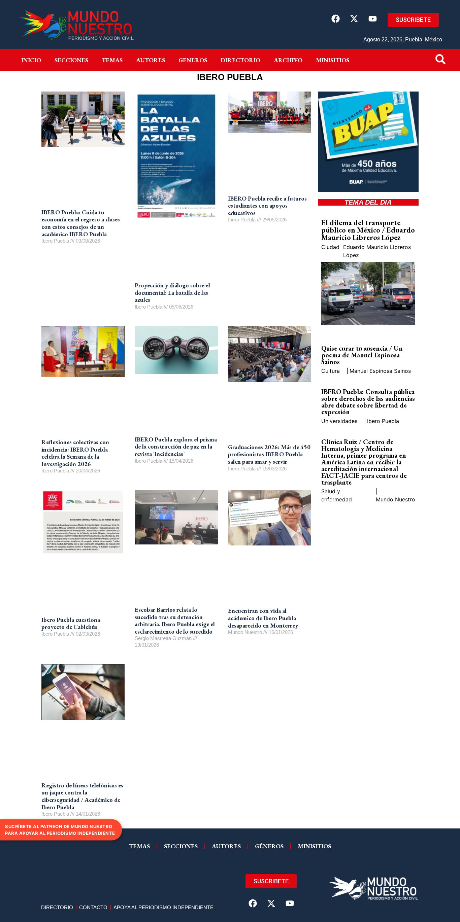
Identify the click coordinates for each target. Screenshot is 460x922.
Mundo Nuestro (395, 499)
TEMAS (139, 846)
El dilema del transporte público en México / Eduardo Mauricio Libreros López (368, 230)
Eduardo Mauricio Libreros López (377, 251)
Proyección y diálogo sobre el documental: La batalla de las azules (172, 292)
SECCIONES (181, 846)
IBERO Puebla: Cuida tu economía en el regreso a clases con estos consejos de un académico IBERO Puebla (80, 223)
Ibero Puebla (383, 421)
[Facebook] (335, 18)
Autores (150, 60)
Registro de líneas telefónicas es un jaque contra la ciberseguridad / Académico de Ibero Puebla (82, 796)
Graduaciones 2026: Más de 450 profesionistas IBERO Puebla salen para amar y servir (269, 454)
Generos (192, 60)
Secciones (71, 60)
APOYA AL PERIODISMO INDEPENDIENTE (163, 907)
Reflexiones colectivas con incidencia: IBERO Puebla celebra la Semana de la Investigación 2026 (75, 453)
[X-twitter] (354, 18)
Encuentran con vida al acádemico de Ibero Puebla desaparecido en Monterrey (263, 618)
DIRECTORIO (240, 60)
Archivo (288, 60)
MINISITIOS (332, 60)
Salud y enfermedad (336, 495)
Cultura (330, 370)
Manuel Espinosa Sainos (380, 370)
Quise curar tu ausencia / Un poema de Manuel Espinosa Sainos (362, 355)
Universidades (339, 421)
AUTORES (226, 846)
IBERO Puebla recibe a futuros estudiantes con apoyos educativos (267, 205)
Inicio (31, 60)
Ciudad (330, 247)
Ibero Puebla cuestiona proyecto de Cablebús (70, 623)
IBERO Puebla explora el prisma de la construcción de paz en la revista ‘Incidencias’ (176, 446)
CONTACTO (93, 907)
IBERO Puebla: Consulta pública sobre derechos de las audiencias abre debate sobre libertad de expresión (368, 401)
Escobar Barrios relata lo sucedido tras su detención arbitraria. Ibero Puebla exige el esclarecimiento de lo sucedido (175, 620)
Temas (112, 60)
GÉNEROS (269, 846)
